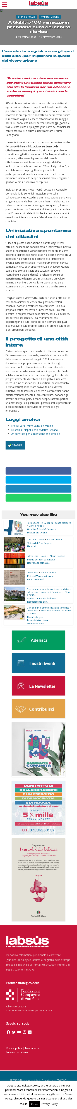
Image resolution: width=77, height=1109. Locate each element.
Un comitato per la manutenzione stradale (35, 433)
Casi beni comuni (35, 539)
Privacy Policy (49, 1104)
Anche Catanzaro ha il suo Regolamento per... (41, 600)
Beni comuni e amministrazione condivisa (48, 589)
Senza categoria (63, 522)
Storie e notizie (26, 16)
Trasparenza (32, 1048)
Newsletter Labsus (17, 1052)
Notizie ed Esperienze (52, 592)
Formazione (33, 522)
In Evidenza (47, 522)
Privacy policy (14, 1048)
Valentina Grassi (27, 37)
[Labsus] (38, 3)
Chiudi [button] (34, 1104)
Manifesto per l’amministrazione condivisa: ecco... (37, 620)
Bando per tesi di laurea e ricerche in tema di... (41, 561)
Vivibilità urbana (49, 16)
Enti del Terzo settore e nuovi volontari (40, 577)
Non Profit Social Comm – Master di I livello (41, 531)
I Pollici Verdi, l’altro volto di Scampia (32, 426)
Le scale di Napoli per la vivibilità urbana (34, 429)
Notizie (44, 556)
